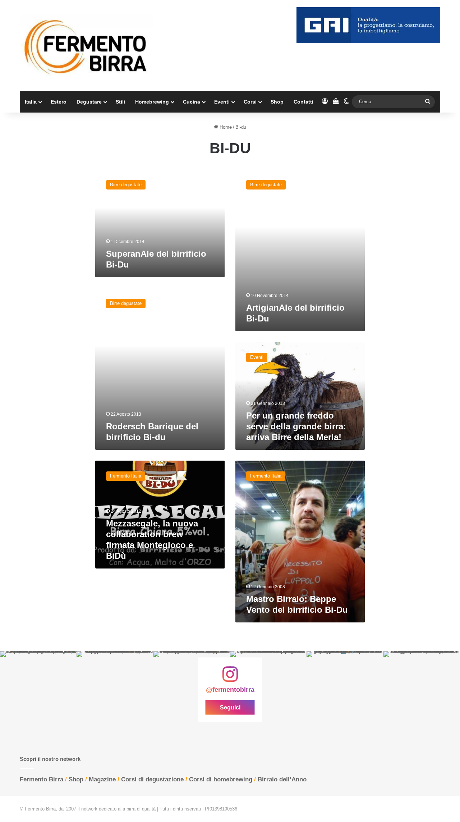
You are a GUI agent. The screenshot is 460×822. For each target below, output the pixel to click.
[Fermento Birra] (86, 45)
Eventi (222, 102)
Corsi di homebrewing (220, 779)
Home (225, 127)
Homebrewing (152, 102)
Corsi (250, 102)
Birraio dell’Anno (282, 779)
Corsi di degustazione (152, 779)
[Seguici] (230, 677)
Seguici (230, 707)
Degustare (89, 102)
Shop (277, 102)
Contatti (303, 102)
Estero (58, 102)
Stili (120, 102)
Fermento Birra (41, 779)
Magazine (102, 779)
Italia (31, 102)
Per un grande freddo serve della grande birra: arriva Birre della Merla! (296, 426)
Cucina (191, 102)
